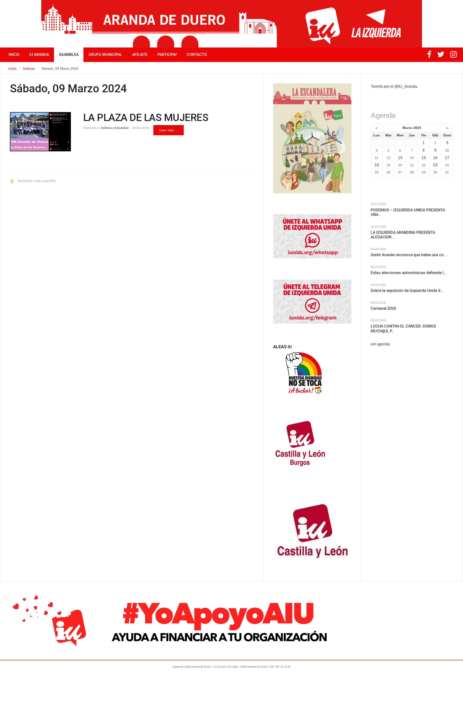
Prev (373, 200)
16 (435, 158)
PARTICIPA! (167, 54)
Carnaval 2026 (383, 308)
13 (400, 158)
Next (377, 200)
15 (424, 158)
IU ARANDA (39, 54)
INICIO (14, 54)
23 (435, 165)
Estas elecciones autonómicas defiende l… (408, 272)
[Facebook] (429, 56)
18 (376, 165)
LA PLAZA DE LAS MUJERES (146, 117)
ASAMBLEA (69, 54)
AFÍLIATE (140, 54)
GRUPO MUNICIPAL (105, 54)
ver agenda (380, 344)
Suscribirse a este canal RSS (37, 181)
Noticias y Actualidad (115, 128)
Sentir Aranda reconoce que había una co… (408, 255)
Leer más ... (168, 130)
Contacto (197, 54)
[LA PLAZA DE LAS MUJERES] (40, 131)
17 (447, 158)
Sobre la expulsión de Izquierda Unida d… (407, 290)
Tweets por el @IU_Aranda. (394, 86)
